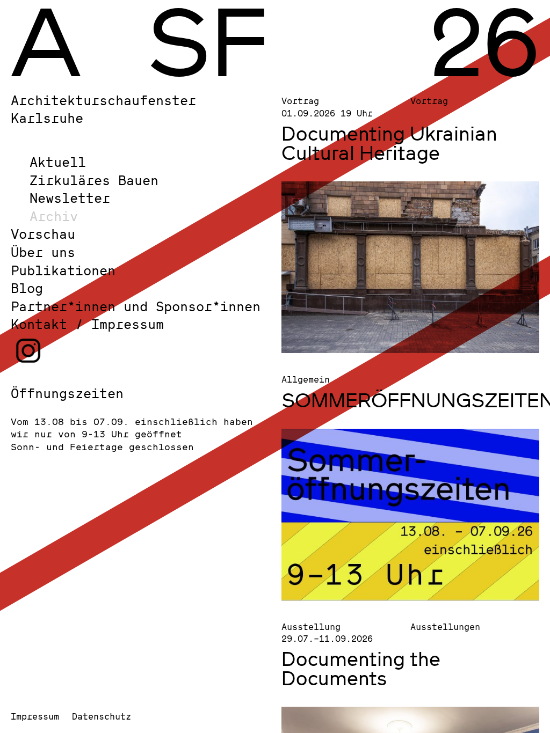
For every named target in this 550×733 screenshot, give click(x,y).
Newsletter (70, 198)
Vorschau (43, 233)
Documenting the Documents (360, 668)
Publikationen (63, 270)
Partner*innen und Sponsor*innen (135, 306)
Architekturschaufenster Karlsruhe (103, 109)
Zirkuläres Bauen (94, 180)
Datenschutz (101, 716)
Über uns (43, 252)
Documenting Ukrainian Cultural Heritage (389, 142)
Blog (27, 288)
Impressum (35, 716)
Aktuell (58, 162)
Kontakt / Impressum (87, 324)
